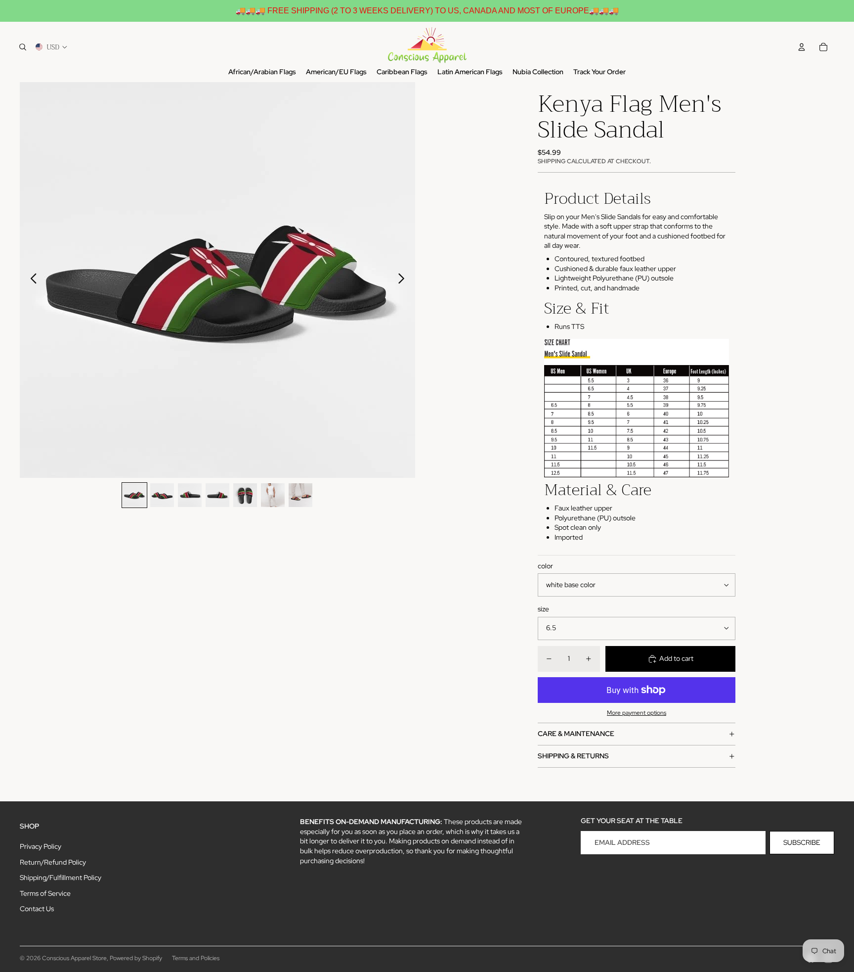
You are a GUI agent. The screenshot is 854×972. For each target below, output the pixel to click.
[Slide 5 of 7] (245, 495)
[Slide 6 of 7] (273, 495)
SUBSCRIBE (801, 842)
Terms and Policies (195, 958)
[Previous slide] (31, 280)
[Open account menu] (801, 47)
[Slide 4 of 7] (217, 495)
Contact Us (37, 908)
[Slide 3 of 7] (190, 495)
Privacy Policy (40, 846)
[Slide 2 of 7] (162, 495)
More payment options (636, 713)
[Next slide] (404, 280)
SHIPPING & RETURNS (573, 755)
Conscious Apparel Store (74, 958)
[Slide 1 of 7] (134, 495)
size (543, 608)
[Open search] (23, 47)
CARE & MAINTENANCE (576, 733)
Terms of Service (45, 893)
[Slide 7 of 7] (300, 495)
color (545, 565)
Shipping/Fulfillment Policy (60, 877)
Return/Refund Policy (53, 862)
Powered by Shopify (136, 958)
